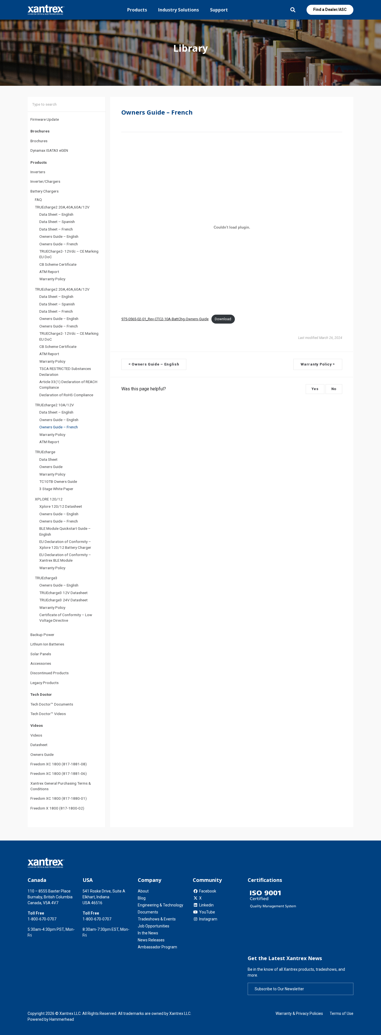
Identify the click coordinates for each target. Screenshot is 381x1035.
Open (292, 9)
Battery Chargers (44, 191)
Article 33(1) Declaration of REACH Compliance (68, 384)
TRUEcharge (45, 452)
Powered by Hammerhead (51, 1019)
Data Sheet (48, 459)
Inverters (37, 172)
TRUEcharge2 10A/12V (54, 405)
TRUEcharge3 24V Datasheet (63, 600)
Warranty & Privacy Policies (299, 1013)
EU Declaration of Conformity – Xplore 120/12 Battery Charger (65, 545)
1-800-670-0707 (42, 919)
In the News (148, 933)
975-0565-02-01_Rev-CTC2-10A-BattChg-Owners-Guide (165, 319)
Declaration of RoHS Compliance (66, 395)
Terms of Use (341, 1013)
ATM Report (49, 271)
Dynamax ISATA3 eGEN (49, 150)
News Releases (151, 940)
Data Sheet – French (56, 229)
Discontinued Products (49, 673)
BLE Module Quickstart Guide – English (65, 531)
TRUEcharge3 (46, 578)
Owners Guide (50, 467)
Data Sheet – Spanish (57, 222)
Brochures (38, 141)
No (333, 389)
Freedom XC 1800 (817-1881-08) (58, 764)
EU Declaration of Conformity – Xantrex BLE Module (65, 557)
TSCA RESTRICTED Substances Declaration (65, 372)
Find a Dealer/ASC (330, 9)
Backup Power (42, 634)
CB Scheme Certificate (57, 264)
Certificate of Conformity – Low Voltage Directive (65, 618)
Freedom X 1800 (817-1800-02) (57, 808)
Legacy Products (44, 682)
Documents (148, 912)
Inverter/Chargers (45, 181)
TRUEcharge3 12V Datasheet (63, 592)
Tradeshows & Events (157, 919)
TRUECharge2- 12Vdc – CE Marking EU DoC (68, 254)
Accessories (40, 663)
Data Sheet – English (56, 214)
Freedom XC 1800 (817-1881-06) (58, 773)
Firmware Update (44, 119)
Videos (36, 735)
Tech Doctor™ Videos (48, 713)
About (143, 891)
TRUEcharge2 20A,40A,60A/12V (62, 207)
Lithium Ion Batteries (47, 644)
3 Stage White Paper (56, 489)
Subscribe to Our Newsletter (279, 989)
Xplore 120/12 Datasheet (60, 506)
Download (223, 319)
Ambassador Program (157, 947)
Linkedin (206, 905)
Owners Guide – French (58, 244)
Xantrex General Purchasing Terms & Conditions (60, 786)
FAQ (38, 200)
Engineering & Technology (160, 905)
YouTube (207, 912)
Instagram (208, 919)
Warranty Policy (52, 279)
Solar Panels (40, 654)
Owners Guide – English (58, 236)
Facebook (207, 891)
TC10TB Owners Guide (58, 481)
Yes (315, 389)
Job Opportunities (153, 926)
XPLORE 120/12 (48, 499)
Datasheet (38, 745)
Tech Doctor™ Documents (51, 704)
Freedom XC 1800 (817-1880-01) (58, 798)
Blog (142, 898)
